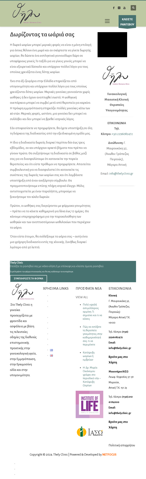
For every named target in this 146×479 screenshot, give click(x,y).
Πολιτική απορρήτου (122, 445)
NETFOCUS (109, 454)
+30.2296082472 (122, 134)
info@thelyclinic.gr (121, 173)
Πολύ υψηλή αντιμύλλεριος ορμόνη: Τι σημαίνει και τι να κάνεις (92, 311)
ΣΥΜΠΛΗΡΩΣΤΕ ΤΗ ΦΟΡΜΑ (28, 278)
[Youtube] (124, 7)
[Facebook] (113, 7)
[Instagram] (119, 7)
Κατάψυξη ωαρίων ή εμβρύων (89, 356)
